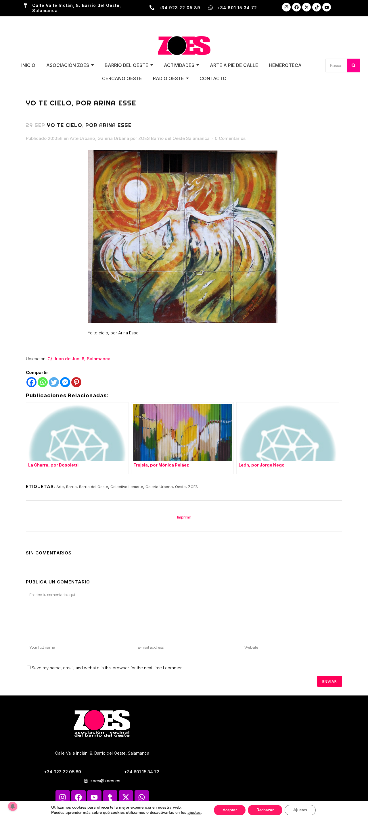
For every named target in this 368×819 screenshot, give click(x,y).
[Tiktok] (316, 7)
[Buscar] (353, 65)
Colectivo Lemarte (126, 486)
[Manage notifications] (12, 806)
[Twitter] (54, 382)
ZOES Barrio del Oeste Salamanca (174, 138)
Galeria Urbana (159, 486)
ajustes (194, 812)
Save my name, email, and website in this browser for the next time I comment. (108, 667)
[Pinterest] (76, 382)
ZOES (193, 486)
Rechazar (265, 810)
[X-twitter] (306, 7)
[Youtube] (326, 7)
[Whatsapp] (43, 382)
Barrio (71, 486)
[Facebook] (296, 7)
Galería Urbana (113, 138)
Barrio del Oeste (93, 486)
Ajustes (300, 810)
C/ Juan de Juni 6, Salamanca (78, 358)
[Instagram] (286, 7)
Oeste (180, 486)
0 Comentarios (230, 138)
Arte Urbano (82, 138)
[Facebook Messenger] (65, 382)
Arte (60, 486)
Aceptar (230, 810)
